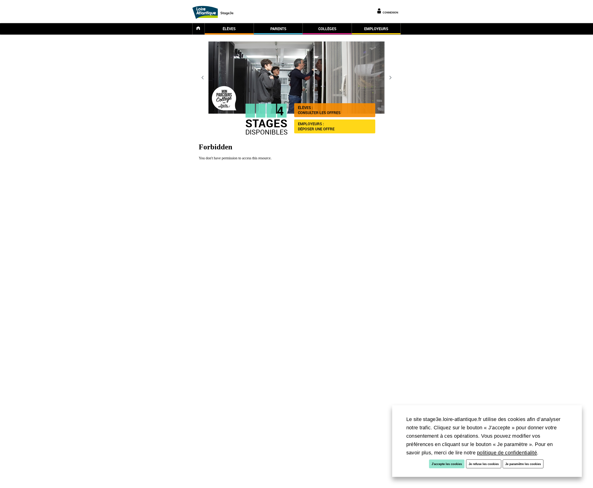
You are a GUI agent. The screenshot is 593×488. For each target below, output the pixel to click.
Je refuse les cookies (484, 464)
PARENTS (278, 28)
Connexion (390, 12)
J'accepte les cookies (447, 464)
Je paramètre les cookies (523, 464)
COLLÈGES (327, 28)
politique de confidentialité (507, 453)
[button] (334, 110)
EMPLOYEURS (376, 28)
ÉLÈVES (229, 28)
